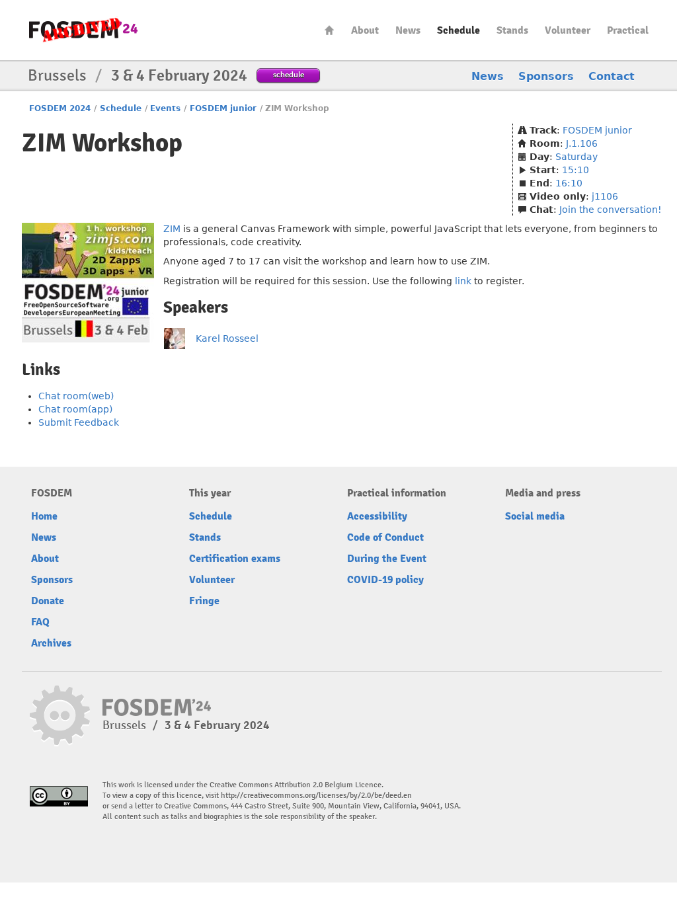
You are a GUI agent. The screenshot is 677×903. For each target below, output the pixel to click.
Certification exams (234, 558)
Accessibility (377, 516)
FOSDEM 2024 (60, 108)
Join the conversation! (610, 209)
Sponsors (546, 76)
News (407, 30)
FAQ (40, 622)
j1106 (605, 196)
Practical (628, 30)
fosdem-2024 (83, 30)
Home (329, 30)
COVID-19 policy (385, 579)
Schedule (458, 30)
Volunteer (567, 30)
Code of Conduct (385, 537)
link (463, 281)
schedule (288, 74)
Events (165, 108)
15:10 (575, 170)
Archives (51, 643)
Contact (611, 76)
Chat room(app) (75, 409)
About (365, 30)
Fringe (204, 601)
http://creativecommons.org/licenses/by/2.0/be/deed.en (316, 796)
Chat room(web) (76, 396)
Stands (512, 30)
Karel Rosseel (227, 338)
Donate (47, 601)
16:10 (568, 183)
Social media (535, 516)
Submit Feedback (78, 422)
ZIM (171, 228)
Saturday (576, 156)
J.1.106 (582, 143)
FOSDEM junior (223, 108)
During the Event (386, 558)
